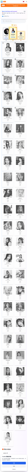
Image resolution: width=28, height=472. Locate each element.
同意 (14, 463)
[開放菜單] (26, 2)
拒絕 (14, 466)
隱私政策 (14, 469)
